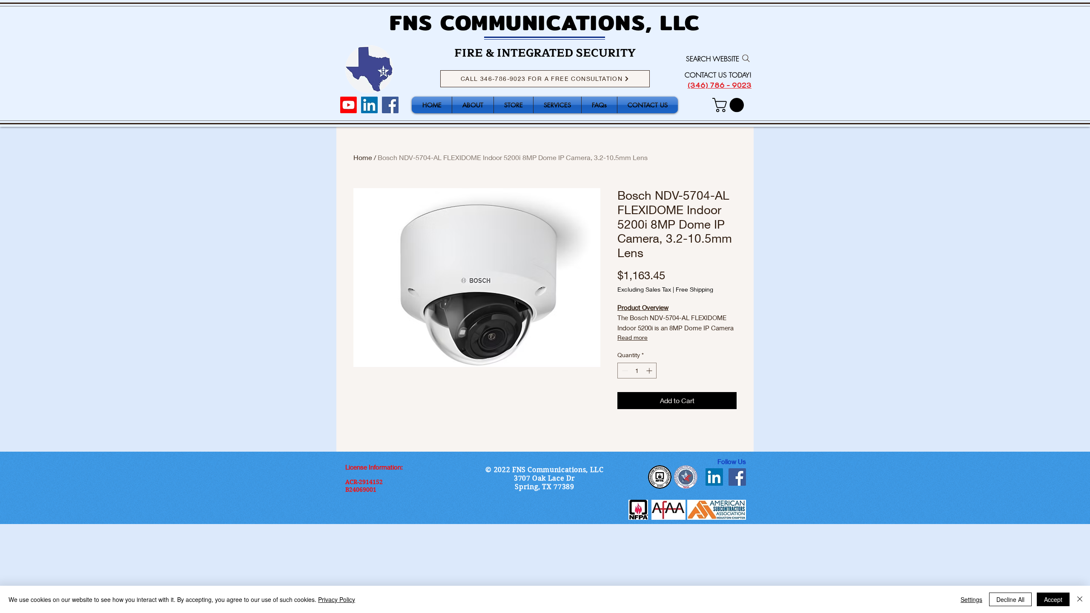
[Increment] (650, 370)
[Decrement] (624, 370)
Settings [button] (971, 599)
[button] (729, 105)
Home (362, 157)
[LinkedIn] (369, 105)
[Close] (1080, 599)
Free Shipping (694, 289)
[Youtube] (348, 105)
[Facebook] (390, 105)
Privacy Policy (336, 599)
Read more (632, 337)
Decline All (1010, 599)
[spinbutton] (637, 370)
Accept (1053, 599)
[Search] (746, 58)
